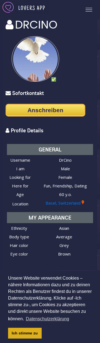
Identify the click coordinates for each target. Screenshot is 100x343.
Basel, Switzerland (63, 203)
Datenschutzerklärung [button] (47, 318)
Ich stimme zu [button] (25, 333)
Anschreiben (45, 110)
